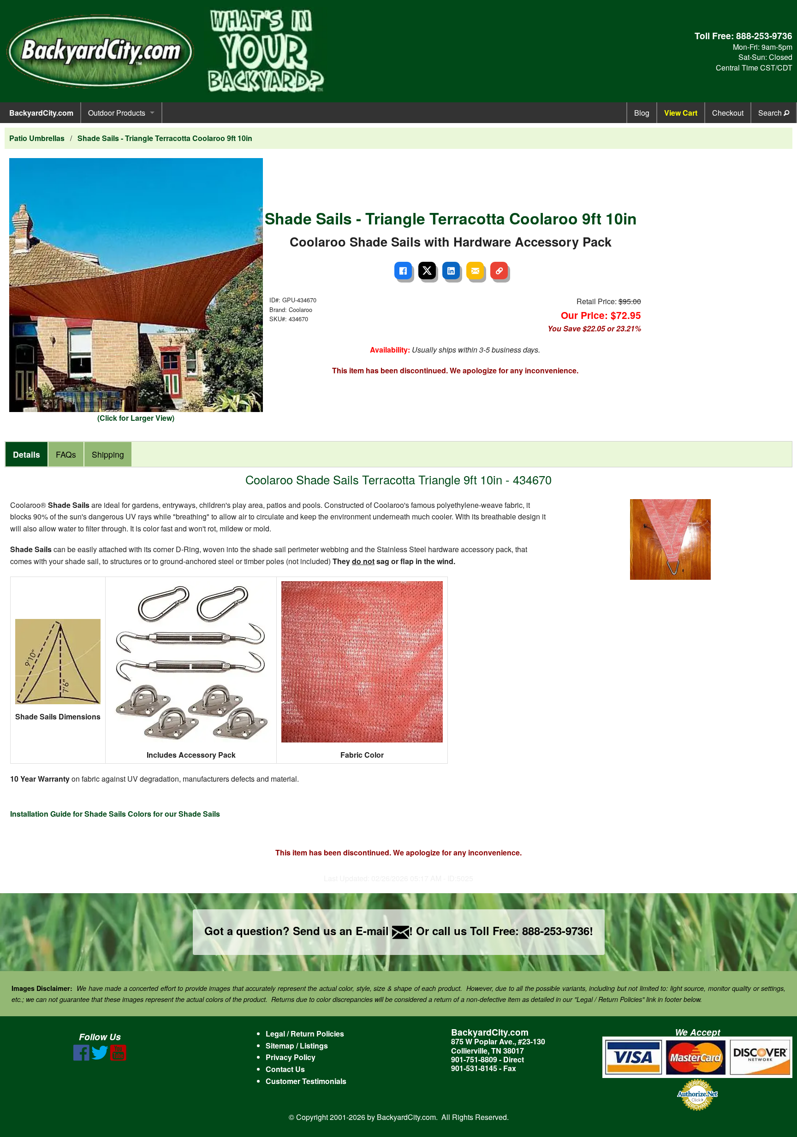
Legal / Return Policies (305, 1033)
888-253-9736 (764, 35)
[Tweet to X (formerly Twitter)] (427, 270)
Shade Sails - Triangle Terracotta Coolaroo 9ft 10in (164, 138)
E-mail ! (384, 930)
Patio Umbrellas (37, 138)
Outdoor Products (116, 112)
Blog (641, 112)
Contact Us (285, 1069)
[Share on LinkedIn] (451, 270)
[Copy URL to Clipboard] (499, 270)
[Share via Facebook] (403, 270)
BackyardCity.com (41, 112)
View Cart (680, 112)
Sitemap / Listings (297, 1045)
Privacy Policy (290, 1057)
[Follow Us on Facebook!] (81, 1058)
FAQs (66, 454)
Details (26, 454)
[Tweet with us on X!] (99, 1058)
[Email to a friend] (475, 270)
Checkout (727, 112)
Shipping (108, 454)
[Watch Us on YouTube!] (118, 1058)
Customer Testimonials (306, 1081)
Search (771, 112)
